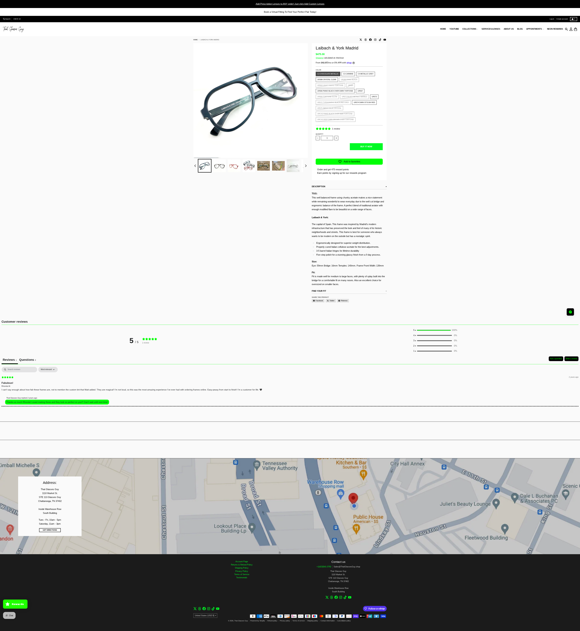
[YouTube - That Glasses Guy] (385, 39)
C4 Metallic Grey (365, 74)
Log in (552, 19)
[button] (204, 166)
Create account (562, 19)
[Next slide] (306, 166)
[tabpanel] (290, 386)
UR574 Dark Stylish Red (364, 102)
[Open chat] (570, 312)
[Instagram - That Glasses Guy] (375, 39)
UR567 (360, 91)
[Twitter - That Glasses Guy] (360, 39)
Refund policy (272, 621)
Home (195, 40)
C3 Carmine (348, 74)
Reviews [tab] (10, 359)
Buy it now (366, 146)
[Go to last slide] (195, 166)
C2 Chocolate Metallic (327, 74)
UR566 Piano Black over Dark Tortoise (335, 91)
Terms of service (298, 621)
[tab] (27, 360)
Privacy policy (285, 621)
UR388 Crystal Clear (326, 79)
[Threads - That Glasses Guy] (365, 39)
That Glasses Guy (241, 621)
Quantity (319, 134)
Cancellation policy (344, 621)
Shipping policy (312, 621)
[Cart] (575, 29)
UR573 (374, 97)
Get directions (50, 530)
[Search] (566, 29)
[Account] (571, 29)
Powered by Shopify (257, 621)
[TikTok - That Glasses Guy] (380, 39)
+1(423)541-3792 (324, 567)
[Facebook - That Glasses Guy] (370, 39)
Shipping (319, 58)
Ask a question (556, 359)
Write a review (571, 359)
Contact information (328, 621)
